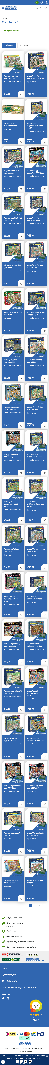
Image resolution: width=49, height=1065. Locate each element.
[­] (3, 1009)
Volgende (44, 905)
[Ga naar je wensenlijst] (42, 8)
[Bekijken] (46, 8)
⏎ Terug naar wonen (10, 30)
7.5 (37, 2)
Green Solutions (38, 1048)
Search (37, 8)
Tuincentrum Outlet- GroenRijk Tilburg (19, 1048)
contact (42, 2)
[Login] (46, 2)
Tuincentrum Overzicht (25, 1052)
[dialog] (3, 1062)
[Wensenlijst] (42, 8)
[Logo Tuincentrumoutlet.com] (11, 8)
